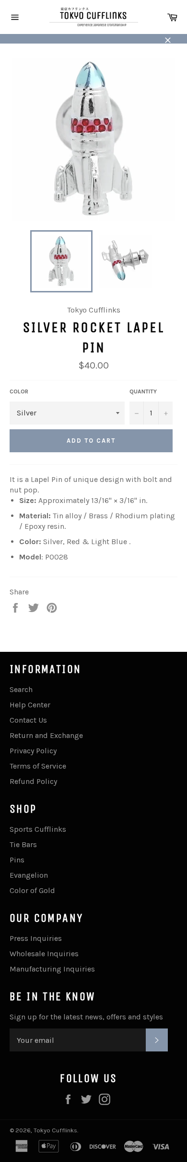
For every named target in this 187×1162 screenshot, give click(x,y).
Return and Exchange (46, 735)
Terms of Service (38, 766)
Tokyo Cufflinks (55, 1130)
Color (19, 391)
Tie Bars (23, 844)
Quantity (143, 391)
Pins (17, 859)
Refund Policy (33, 781)
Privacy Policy (33, 750)
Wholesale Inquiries (44, 953)
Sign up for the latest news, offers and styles (86, 1016)
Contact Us (28, 720)
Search (21, 689)
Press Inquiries (36, 938)
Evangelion (29, 875)
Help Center (30, 704)
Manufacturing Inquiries (52, 968)
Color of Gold (32, 890)
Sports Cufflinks (38, 829)
